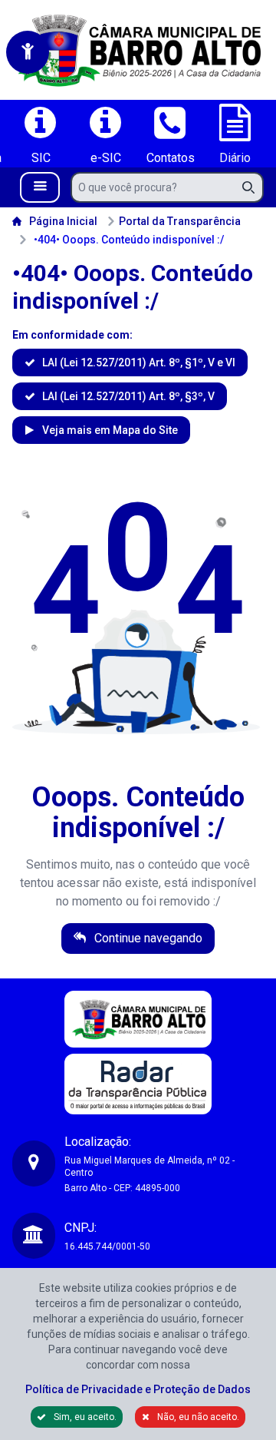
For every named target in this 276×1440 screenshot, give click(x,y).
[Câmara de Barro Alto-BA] (138, 50)
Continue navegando (146, 938)
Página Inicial (63, 221)
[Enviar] (253, 187)
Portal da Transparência (180, 221)
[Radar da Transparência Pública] (138, 1084)
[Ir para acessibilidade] (27, 52)
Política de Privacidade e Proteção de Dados (138, 1389)
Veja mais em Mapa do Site (109, 430)
